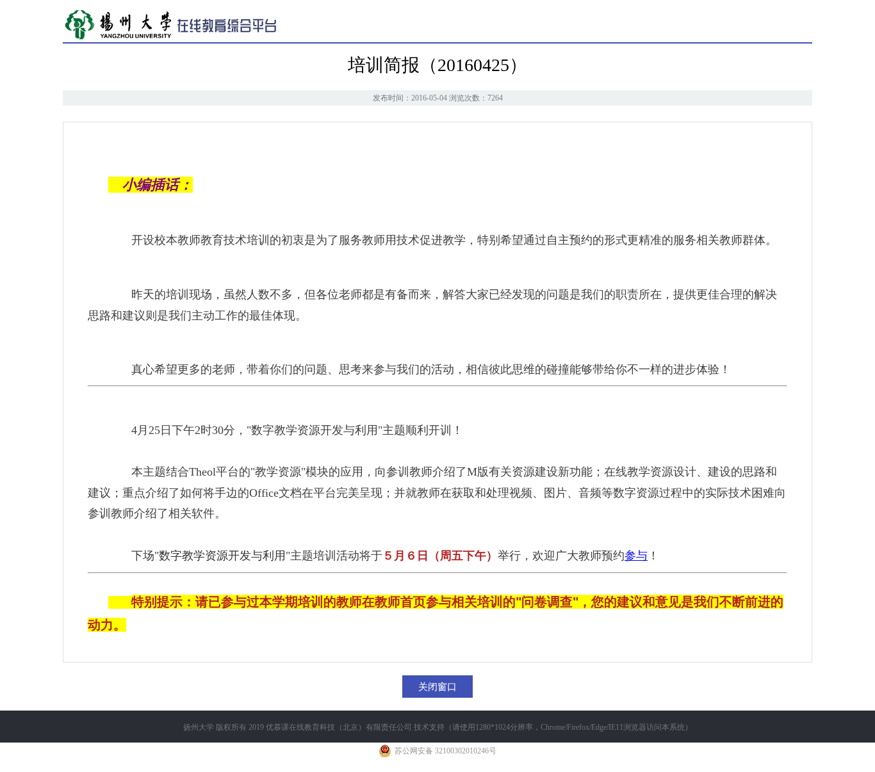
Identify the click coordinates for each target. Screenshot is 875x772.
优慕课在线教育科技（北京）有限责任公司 (339, 727)
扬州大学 (198, 727)
